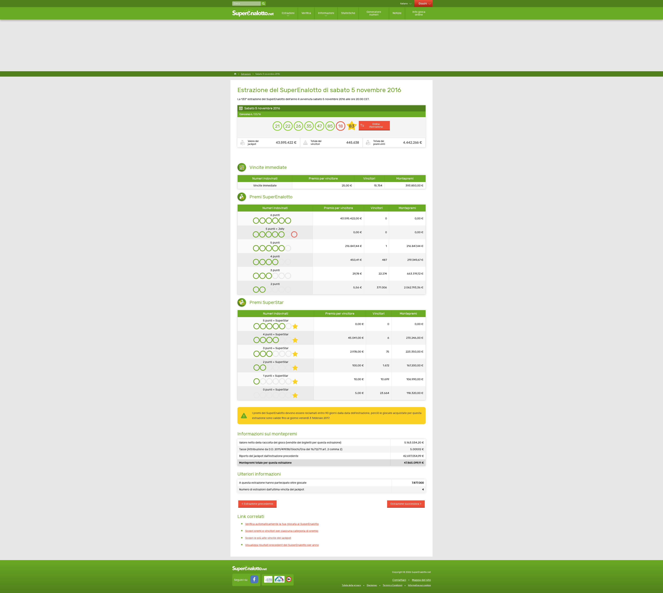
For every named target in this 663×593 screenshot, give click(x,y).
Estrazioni (288, 13)
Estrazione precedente (258, 503)
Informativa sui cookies (419, 585)
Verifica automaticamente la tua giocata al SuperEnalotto (282, 524)
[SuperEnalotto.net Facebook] (254, 582)
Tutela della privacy (351, 585)
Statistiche (348, 13)
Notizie (397, 13)
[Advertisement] (331, 45)
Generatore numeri (374, 13)
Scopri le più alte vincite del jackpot (268, 538)
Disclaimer (372, 585)
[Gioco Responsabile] (274, 581)
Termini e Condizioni (392, 585)
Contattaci (399, 580)
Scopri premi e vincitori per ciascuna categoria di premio (281, 530)
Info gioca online (418, 13)
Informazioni (326, 13)
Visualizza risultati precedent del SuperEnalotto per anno (282, 545)
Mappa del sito (421, 580)
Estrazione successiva (405, 503)
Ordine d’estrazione (376, 125)
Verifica (306, 13)
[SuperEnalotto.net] (255, 13)
